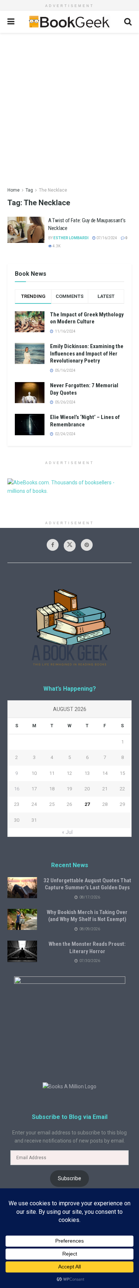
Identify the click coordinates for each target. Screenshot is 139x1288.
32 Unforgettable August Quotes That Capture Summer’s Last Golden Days (87, 884)
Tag (29, 190)
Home (13, 190)
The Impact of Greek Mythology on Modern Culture (87, 318)
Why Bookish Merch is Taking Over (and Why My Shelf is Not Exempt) (87, 916)
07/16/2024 (106, 238)
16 (16, 788)
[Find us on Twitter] (70, 546)
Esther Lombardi (71, 238)
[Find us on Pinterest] (87, 545)
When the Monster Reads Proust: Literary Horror (87, 948)
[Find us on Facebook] (53, 545)
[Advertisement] (69, 106)
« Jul (67, 832)
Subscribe (69, 1178)
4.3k (56, 246)
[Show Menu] (10, 22)
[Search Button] (128, 22)
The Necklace (53, 190)
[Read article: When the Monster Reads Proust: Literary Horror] (22, 951)
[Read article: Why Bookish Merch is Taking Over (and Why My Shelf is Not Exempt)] (22, 919)
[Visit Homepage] (69, 21)
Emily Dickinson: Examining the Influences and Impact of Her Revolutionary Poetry (86, 353)
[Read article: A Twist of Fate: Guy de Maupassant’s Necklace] (25, 230)
